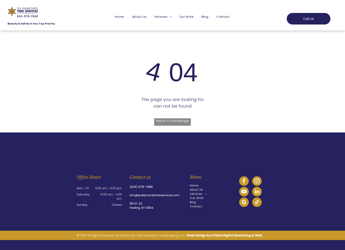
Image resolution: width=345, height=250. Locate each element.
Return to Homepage (172, 121)
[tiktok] (257, 202)
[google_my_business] (244, 202)
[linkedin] (257, 192)
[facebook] (244, 181)
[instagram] (257, 181)
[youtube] (244, 192)
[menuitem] (119, 16)
